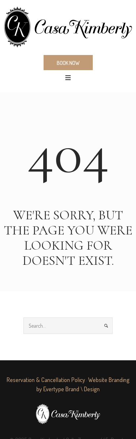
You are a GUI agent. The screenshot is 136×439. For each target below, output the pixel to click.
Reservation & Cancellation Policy (46, 379)
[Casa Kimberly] (68, 27)
